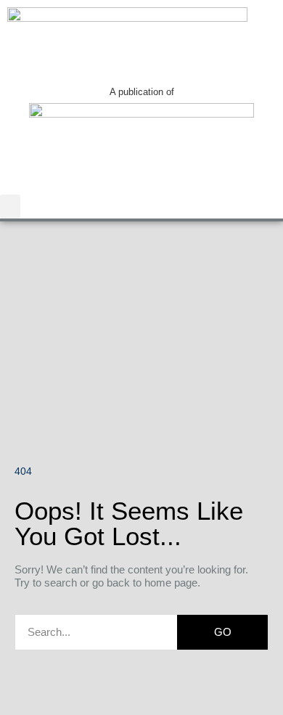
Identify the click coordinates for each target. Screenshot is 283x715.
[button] (10, 206)
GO (222, 632)
